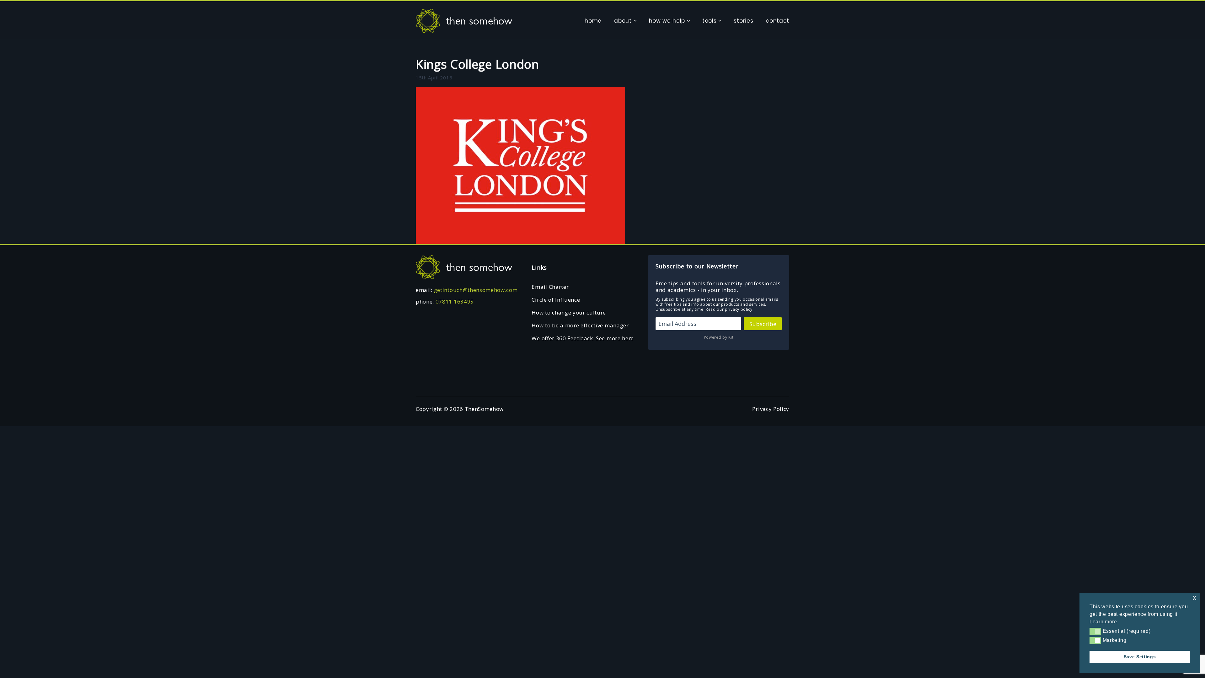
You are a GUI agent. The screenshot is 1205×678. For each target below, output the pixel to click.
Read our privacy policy (729, 309)
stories (743, 20)
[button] (1095, 631)
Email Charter (550, 286)
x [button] (1194, 597)
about (622, 20)
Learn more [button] (1103, 621)
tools (709, 20)
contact (777, 20)
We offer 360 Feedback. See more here (583, 338)
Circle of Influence (556, 299)
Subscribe (762, 324)
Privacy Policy (770, 408)
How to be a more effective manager (580, 325)
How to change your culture (569, 312)
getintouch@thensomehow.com (476, 289)
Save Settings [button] (1140, 656)
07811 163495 (455, 301)
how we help (667, 20)
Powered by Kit (719, 337)
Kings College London (477, 64)
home (593, 20)
